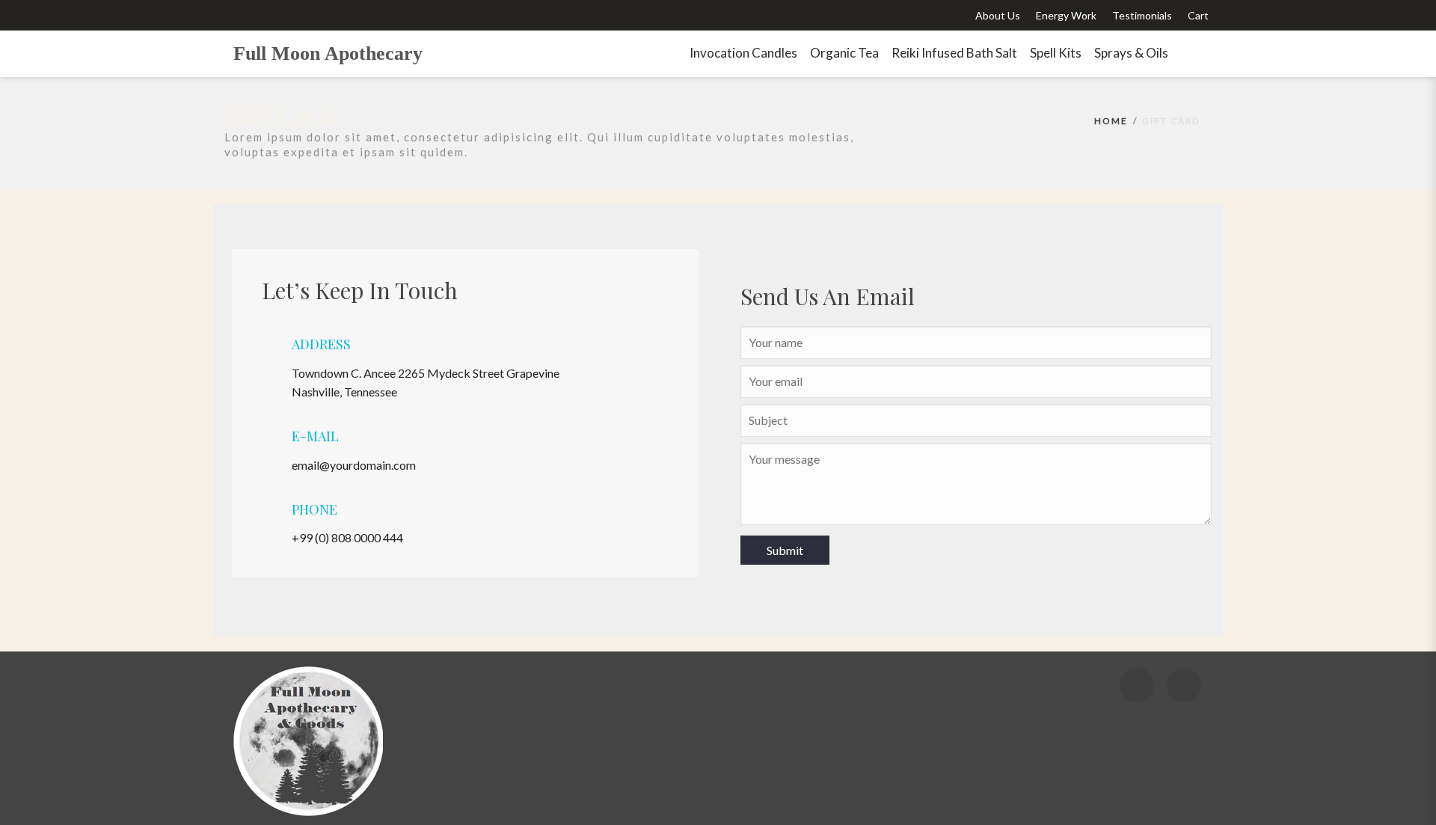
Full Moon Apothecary (328, 53)
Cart (1198, 15)
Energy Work (1066, 15)
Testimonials (1142, 15)
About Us (997, 15)
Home (1111, 120)
